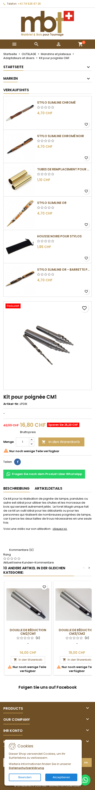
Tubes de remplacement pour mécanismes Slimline (63, 169)
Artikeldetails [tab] (48, 488)
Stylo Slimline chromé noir (60, 136)
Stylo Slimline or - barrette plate (63, 269)
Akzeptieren (61, 777)
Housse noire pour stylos (59, 236)
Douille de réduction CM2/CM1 (28, 632)
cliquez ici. (60, 529)
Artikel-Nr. (11, 404)
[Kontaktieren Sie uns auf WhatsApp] (85, 780)
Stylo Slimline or (51, 203)
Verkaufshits (16, 90)
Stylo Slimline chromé (56, 102)
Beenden (25, 777)
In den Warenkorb (61, 441)
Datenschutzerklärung (26, 768)
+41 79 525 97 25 (29, 4)
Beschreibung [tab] (16, 488)
